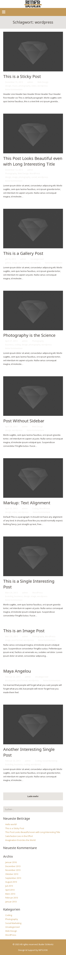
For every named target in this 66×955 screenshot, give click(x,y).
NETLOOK (43, 950)
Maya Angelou (17, 671)
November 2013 (13, 870)
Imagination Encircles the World (20, 840)
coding (18, 344)
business (9, 344)
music (15, 85)
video (34, 85)
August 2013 (11, 881)
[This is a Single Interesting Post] (33, 556)
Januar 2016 (11, 862)
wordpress (42, 85)
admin (30, 82)
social (34, 177)
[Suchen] (60, 809)
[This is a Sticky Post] (33, 51)
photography (24, 85)
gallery (8, 262)
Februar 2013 (11, 897)
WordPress (35, 173)
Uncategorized (37, 259)
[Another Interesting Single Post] (33, 724)
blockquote (10, 680)
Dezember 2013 (13, 866)
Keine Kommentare (13, 89)
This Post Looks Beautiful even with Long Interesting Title (32, 161)
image (15, 177)
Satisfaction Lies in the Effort (19, 836)
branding (9, 596)
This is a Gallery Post (23, 253)
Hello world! (11, 824)
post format (23, 262)
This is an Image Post (24, 631)
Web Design (42, 82)
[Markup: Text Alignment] (33, 478)
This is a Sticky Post (22, 76)
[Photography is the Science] (33, 310)
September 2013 (13, 878)
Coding (35, 508)
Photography (11, 173)
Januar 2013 (11, 901)
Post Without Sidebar (23, 421)
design (8, 85)
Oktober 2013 (11, 874)
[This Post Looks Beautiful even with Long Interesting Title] (33, 133)
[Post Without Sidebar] (33, 396)
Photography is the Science (29, 335)
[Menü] (3, 12)
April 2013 (10, 889)
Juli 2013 (9, 885)
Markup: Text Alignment (26, 503)
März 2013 (10, 893)
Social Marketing (49, 760)
